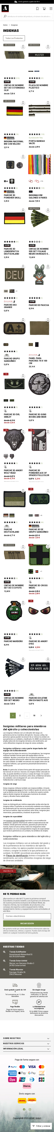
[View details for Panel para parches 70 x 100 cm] (39, 328)
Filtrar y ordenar (43, 1126)
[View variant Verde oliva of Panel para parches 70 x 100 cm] (30, 344)
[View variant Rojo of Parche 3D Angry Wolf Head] (5, 456)
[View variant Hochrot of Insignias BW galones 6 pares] (36, 181)
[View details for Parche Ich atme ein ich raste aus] (39, 667)
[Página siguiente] (41, 715)
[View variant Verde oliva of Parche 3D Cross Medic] (30, 571)
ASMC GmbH (35, 1118)
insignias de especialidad (15, 821)
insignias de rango (14, 790)
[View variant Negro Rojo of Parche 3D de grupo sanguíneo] (36, 515)
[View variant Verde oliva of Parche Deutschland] (11, 515)
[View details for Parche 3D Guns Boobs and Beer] (39, 384)
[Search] (5, 16)
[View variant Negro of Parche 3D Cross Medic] (36, 571)
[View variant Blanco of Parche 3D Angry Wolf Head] (11, 456)
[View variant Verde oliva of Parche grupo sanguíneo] (5, 344)
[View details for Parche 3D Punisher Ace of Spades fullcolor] (39, 440)
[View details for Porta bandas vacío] (39, 111)
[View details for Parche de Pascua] (39, 275)
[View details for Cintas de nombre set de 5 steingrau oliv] (14, 55)
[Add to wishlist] (23, 46)
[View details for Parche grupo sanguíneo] (14, 328)
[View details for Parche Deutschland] (14, 499)
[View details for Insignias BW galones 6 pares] (39, 165)
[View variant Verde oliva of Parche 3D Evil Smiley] (11, 400)
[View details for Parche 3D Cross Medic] (39, 555)
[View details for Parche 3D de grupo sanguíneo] (39, 499)
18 (34, 716)
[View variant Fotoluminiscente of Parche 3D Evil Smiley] (5, 400)
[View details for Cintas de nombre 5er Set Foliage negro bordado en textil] (39, 218)
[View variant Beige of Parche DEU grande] (5, 291)
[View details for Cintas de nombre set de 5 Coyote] (14, 555)
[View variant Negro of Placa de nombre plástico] (30, 71)
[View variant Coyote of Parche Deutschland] (5, 515)
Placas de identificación (17, 855)
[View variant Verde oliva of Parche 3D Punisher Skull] (5, 181)
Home (5, 25)
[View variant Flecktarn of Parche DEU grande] (11, 291)
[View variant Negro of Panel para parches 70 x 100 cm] (36, 344)
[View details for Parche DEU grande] (14, 275)
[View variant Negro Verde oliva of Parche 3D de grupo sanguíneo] (30, 515)
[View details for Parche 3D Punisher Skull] (14, 165)
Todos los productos (14, 38)
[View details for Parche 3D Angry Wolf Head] (14, 440)
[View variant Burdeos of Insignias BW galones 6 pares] (30, 181)
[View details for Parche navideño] (14, 611)
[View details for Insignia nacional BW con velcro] (14, 111)
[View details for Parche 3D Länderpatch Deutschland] (14, 218)
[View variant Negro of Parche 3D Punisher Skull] (11, 181)
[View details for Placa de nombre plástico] (39, 55)
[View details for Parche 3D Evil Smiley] (14, 384)
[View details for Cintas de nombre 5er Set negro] (14, 667)
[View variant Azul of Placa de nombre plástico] (36, 71)
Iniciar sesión (27, 923)
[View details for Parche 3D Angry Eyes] (39, 611)
